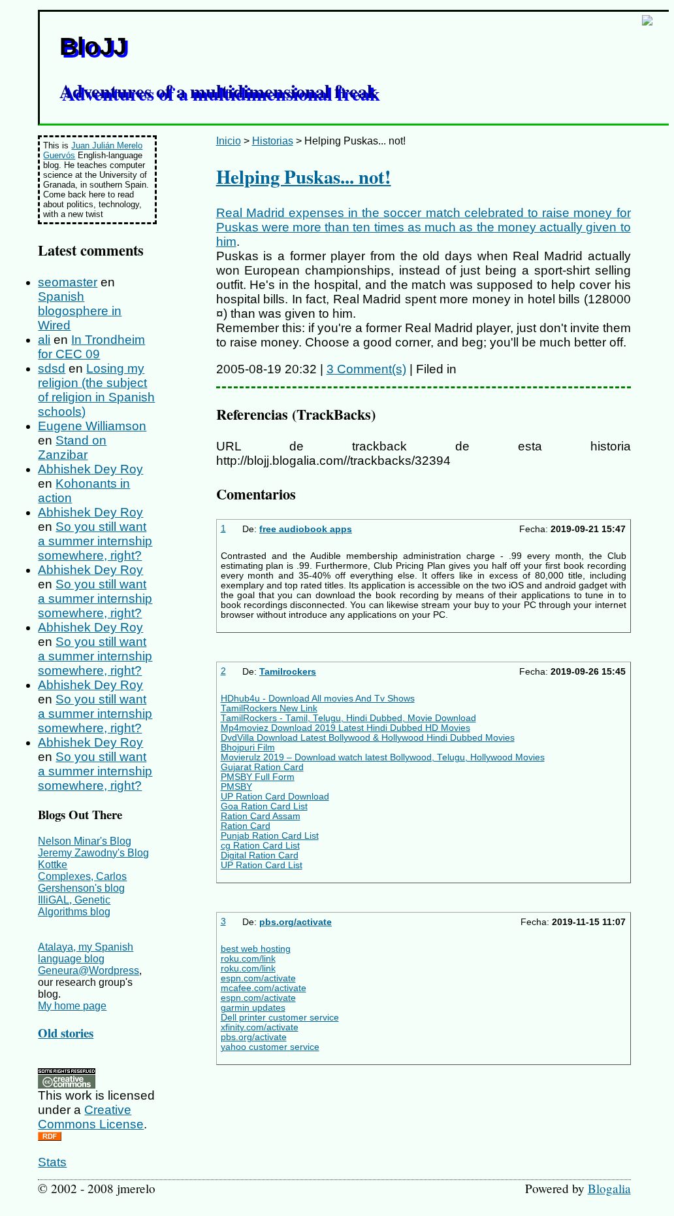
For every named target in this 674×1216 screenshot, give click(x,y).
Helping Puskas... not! (303, 176)
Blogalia (609, 1188)
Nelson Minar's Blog (84, 841)
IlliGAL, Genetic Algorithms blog (74, 905)
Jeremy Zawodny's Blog (93, 852)
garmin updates (253, 1008)
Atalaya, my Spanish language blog (85, 952)
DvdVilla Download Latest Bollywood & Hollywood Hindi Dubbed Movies (368, 738)
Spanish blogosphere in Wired (79, 311)
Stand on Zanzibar (72, 447)
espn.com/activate (258, 978)
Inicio (228, 140)
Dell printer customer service (280, 1017)
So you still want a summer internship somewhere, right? (95, 541)
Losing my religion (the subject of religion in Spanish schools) (96, 390)
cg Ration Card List (260, 846)
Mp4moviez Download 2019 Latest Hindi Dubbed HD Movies (345, 728)
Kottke (52, 864)
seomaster (67, 282)
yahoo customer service (270, 1047)
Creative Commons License (91, 1117)
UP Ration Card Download (275, 797)
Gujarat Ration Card (262, 767)
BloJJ (93, 46)
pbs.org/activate (295, 922)
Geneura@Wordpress (88, 970)
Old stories (65, 1032)
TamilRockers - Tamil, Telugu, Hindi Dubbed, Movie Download (348, 718)
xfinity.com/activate (259, 1027)
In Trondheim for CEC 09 (91, 347)
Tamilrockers (287, 672)
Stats (52, 1162)
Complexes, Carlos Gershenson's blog (82, 882)
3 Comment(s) (366, 369)
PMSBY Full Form (258, 777)
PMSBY (236, 787)
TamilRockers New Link (269, 708)
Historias (272, 140)
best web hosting (256, 949)
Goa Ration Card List (264, 806)
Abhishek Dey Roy (90, 469)
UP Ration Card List (261, 865)
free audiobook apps (305, 529)
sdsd (51, 368)
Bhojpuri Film (248, 747)
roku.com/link (248, 959)
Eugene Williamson (92, 426)
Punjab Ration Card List (270, 836)
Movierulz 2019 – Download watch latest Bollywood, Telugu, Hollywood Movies (383, 757)
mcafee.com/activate (263, 988)
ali (44, 339)
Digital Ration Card (259, 855)
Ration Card (245, 826)
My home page (72, 1005)
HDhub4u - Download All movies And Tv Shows (318, 698)
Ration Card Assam (260, 816)
